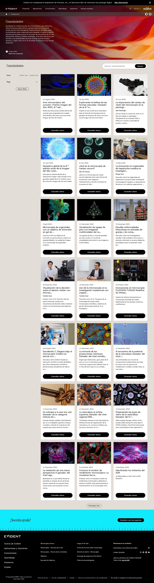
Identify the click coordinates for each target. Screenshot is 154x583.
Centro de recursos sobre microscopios (89, 548)
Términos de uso (43, 578)
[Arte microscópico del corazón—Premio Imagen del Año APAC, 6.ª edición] (58, 85)
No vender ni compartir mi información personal (126, 578)
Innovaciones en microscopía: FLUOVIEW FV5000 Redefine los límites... (130, 290)
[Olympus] (147, 9)
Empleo (7, 567)
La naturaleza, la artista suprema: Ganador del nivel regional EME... (92, 414)
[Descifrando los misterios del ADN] (130, 453)
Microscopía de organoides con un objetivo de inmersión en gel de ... (57, 229)
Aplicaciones (37, 9)
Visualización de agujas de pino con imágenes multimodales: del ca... (92, 229)
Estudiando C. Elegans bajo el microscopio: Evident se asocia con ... (57, 354)
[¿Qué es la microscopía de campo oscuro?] (94, 148)
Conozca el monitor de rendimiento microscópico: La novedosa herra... (94, 472)
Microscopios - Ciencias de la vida (52, 548)
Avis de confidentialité (59, 578)
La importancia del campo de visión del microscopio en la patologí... (130, 104)
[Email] (149, 548)
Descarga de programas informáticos (89, 556)
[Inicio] (6, 14)
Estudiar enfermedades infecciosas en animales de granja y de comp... (129, 229)
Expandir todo (34, 75)
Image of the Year (83, 543)
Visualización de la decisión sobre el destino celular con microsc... (56, 290)
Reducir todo (24, 75)
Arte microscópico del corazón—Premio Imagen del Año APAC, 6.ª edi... (57, 104)
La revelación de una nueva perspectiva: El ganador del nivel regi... (56, 472)
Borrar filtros (22, 89)
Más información (121, 2)
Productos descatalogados (85, 560)
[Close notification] (149, 2)
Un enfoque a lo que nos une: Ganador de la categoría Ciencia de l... (57, 414)
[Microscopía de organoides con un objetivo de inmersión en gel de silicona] (58, 210)
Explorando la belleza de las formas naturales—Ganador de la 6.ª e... (93, 104)
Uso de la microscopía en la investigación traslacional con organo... (93, 290)
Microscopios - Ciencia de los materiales (54, 552)
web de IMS (125, 560)
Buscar (140, 66)
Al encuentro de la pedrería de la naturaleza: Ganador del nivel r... (130, 354)
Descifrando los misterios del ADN (130, 471)
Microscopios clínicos (47, 543)
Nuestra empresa (87, 9)
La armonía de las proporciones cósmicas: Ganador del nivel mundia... (92, 354)
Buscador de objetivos (48, 560)
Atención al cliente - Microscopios (88, 552)
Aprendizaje (62, 9)
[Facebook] (143, 553)
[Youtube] (149, 553)
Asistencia (73, 9)
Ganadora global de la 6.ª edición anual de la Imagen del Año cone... (56, 168)
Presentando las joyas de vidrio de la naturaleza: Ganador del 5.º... (128, 414)
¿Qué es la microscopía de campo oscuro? (92, 167)
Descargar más (94, 506)
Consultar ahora (57, 130)
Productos (26, 9)
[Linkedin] (146, 553)
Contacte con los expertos (131, 520)
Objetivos (44, 556)
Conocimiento (50, 9)
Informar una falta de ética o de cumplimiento (92, 578)
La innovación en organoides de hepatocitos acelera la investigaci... (130, 168)
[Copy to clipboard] (146, 14)
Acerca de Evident (12, 543)
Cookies (72, 578)
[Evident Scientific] (11, 9)
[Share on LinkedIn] (150, 14)
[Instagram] (141, 553)
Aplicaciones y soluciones (15, 548)
